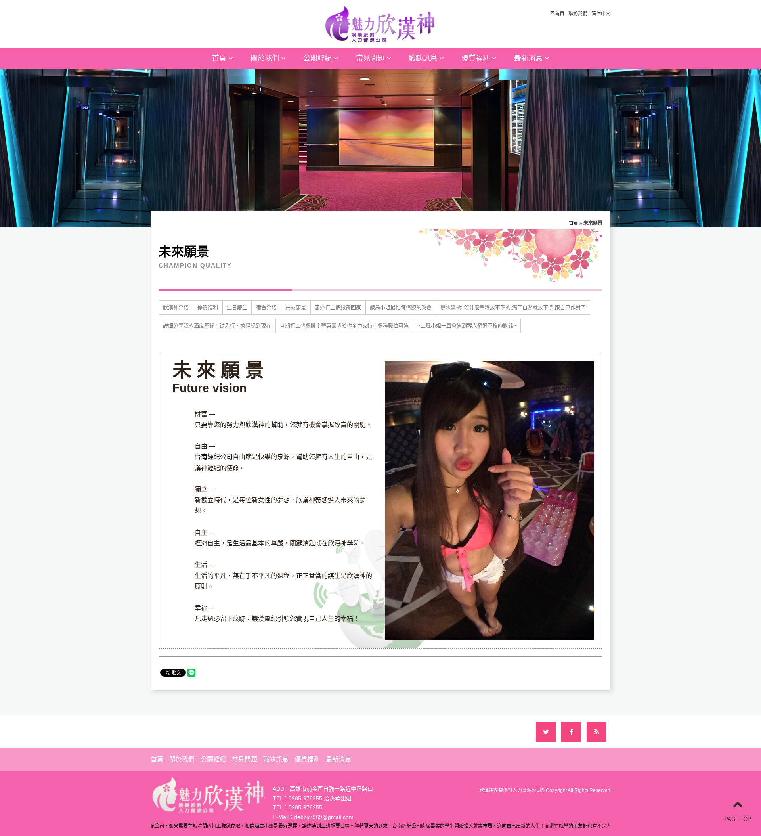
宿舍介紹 (266, 307)
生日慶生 (237, 307)
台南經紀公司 (214, 456)
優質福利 (476, 58)
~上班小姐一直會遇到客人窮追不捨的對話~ (466, 326)
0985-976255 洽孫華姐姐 (320, 798)
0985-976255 (305, 807)
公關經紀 (318, 58)
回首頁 (557, 14)
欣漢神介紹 (176, 307)
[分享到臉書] (571, 732)
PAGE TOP (738, 819)
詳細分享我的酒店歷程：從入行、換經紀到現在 (217, 326)
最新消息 (529, 58)
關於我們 (265, 58)
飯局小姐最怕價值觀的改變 (401, 307)
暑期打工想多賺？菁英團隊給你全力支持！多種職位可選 (344, 326)
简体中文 (600, 14)
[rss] (596, 732)
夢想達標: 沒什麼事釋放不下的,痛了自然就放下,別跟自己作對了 (513, 307)
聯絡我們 (577, 14)
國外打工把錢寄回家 (338, 307)
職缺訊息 (424, 58)
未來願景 (295, 307)
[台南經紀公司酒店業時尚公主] (380, 23)
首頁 (220, 58)
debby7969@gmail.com (324, 817)
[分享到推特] (546, 732)
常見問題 (371, 58)
